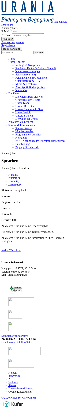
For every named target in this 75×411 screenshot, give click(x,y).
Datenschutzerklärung (20, 388)
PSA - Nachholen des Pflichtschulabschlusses (40, 140)
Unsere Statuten (24, 115)
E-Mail (5, 31)
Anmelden (8, 39)
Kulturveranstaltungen (27, 71)
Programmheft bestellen (28, 134)
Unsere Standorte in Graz (29, 109)
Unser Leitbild (23, 112)
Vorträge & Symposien (27, 65)
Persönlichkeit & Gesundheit (31, 77)
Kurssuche (21, 90)
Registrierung (8, 45)
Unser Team (22, 102)
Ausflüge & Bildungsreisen (30, 87)
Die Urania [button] (14, 93)
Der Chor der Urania (26, 118)
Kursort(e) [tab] (14, 177)
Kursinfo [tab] (13, 174)
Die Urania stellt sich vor (29, 96)
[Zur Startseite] (27, 21)
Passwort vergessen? (12, 42)
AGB (11, 378)
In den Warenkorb (11, 250)
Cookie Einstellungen (20, 391)
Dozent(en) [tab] (14, 184)
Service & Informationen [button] (22, 125)
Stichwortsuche (23, 128)
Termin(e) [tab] (13, 181)
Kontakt (12, 372)
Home (11, 58)
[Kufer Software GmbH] (13, 407)
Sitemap (12, 385)
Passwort (6, 35)
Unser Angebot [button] (16, 61)
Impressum (14, 375)
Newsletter (21, 137)
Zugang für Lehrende (27, 147)
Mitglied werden (24, 131)
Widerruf (13, 382)
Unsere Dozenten (25, 106)
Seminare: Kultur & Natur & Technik (35, 68)
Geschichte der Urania (27, 99)
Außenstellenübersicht (20, 121)
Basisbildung (22, 143)
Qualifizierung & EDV (28, 80)
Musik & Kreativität (26, 83)
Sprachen (25, 74)
